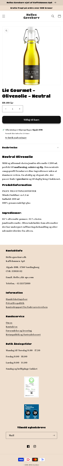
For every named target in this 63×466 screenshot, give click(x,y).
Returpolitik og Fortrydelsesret (23, 334)
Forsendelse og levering (19, 330)
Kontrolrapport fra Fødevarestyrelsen (27, 307)
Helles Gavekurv (34, 465)
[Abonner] (54, 435)
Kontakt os (12, 326)
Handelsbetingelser (17, 299)
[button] (3, 16)
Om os (9, 322)
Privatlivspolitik (15, 303)
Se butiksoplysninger (16, 137)
